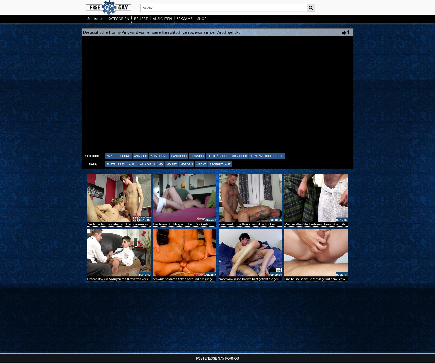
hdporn (187, 164)
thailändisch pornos (267, 156)
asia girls (147, 164)
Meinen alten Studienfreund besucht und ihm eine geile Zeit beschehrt (272, 224)
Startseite (95, 19)
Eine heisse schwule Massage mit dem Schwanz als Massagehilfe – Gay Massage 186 (281, 279)
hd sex (172, 164)
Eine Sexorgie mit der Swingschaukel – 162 (319, 224)
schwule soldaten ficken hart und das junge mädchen (128, 279)
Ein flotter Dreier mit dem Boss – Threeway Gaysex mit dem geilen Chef (339, 279)
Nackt (201, 164)
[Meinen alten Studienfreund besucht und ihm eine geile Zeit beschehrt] (255, 198)
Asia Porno (159, 156)
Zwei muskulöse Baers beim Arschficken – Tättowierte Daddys (201, 224)
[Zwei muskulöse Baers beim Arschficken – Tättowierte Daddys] (189, 198)
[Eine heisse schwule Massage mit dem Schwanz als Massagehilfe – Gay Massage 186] (255, 252)
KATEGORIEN (118, 19)
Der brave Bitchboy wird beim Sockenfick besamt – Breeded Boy (137, 224)
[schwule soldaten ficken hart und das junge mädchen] (123, 252)
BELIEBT (141, 19)
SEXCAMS (184, 19)
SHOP (201, 19)
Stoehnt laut (220, 164)
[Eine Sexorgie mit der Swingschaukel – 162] (321, 198)
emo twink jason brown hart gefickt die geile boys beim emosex (202, 279)
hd (161, 164)
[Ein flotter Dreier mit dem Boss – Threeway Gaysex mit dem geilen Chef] (321, 252)
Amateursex (115, 164)
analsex (140, 156)
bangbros (179, 156)
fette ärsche (218, 156)
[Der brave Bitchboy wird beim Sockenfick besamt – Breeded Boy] (123, 198)
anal (132, 164)
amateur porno (118, 156)
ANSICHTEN (162, 19)
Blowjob (197, 156)
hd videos (239, 156)
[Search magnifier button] (311, 8)
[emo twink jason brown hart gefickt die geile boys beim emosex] (189, 252)
